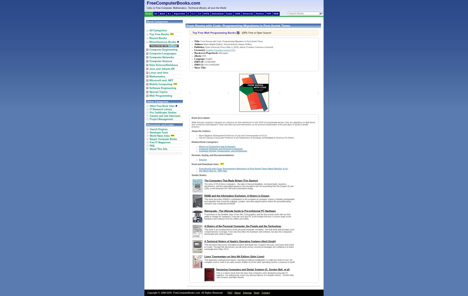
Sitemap (247, 292)
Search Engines (159, 129)
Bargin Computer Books (163, 139)
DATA (206, 14)
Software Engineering (162, 88)
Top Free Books (159, 34)
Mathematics (157, 76)
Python (260, 14)
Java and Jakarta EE (162, 68)
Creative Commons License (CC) (220, 50)
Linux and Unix (158, 72)
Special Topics (158, 91)
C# (199, 14)
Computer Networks (161, 57)
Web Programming (160, 95)
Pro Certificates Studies (163, 112)
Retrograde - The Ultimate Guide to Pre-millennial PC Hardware (240, 211)
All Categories (158, 30)
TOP (268, 14)
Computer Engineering (163, 49)
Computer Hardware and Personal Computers (221, 149)
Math (162, 14)
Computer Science (160, 61)
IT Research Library (161, 109)
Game (229, 14)
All (155, 14)
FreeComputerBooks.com (173, 3)
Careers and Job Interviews (165, 116)
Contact (266, 292)
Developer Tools (159, 132)
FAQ (152, 145)
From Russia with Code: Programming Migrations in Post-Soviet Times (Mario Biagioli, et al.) (243, 169)
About (237, 292)
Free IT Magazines (160, 142)
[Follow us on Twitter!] (164, 46)
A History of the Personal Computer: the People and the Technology (242, 226)
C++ (194, 14)
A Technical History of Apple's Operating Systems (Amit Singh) (240, 241)
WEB (276, 14)
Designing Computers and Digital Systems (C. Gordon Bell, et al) (253, 269)
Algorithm (179, 14)
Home (149, 14)
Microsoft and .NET (161, 80)
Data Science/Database (163, 64)
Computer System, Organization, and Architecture (223, 151)
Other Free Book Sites (162, 106)
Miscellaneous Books (163, 41)
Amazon (203, 160)
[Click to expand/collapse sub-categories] (147, 50)
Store (256, 292)
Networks (248, 14)
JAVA (238, 14)
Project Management (161, 119)
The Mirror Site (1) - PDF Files (213, 171)
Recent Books (158, 38)
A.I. (169, 14)
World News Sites (160, 135)
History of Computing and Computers (217, 146)
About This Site (158, 149)
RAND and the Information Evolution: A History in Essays (236, 195)
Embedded (218, 14)
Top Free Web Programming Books (214, 32)
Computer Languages (162, 53)
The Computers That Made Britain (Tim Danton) (231, 180)
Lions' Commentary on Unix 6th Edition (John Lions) (234, 256)
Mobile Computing (160, 84)
